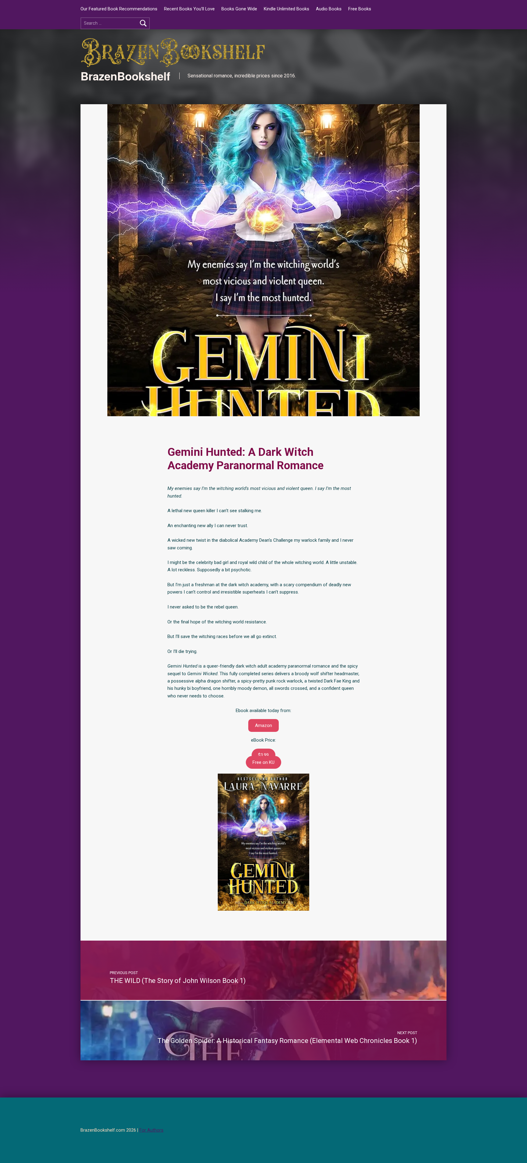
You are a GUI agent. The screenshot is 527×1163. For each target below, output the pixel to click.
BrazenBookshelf (125, 76)
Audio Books (329, 9)
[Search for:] (115, 23)
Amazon (263, 725)
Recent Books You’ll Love (189, 9)
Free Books (359, 9)
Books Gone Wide (239, 9)
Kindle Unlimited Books (286, 9)
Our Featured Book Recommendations (119, 9)
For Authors (151, 1130)
